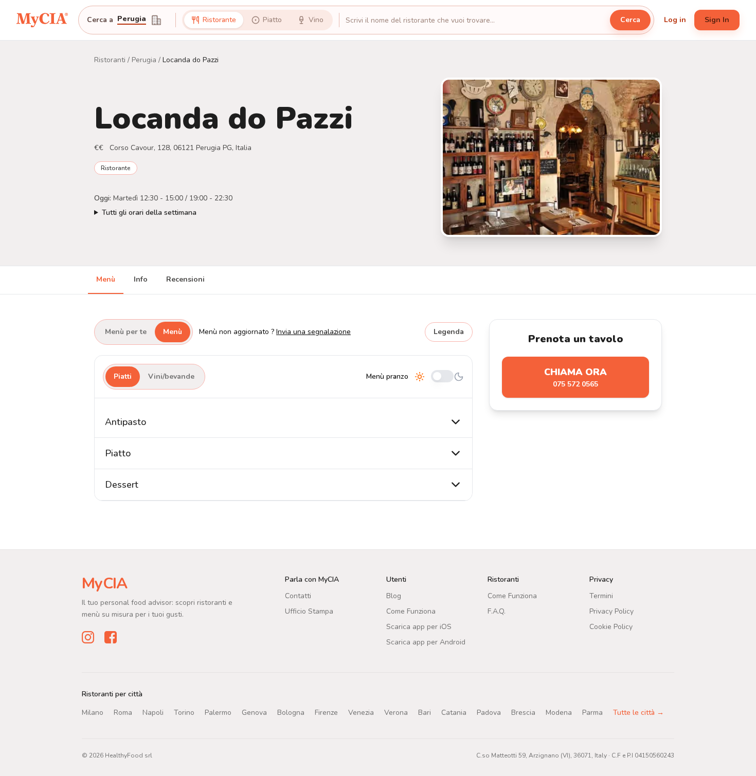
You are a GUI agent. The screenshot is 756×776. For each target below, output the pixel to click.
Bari (424, 712)
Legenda (449, 332)
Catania (453, 712)
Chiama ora (575, 377)
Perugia (131, 19)
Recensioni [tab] (185, 279)
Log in (675, 20)
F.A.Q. (497, 611)
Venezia (361, 712)
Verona (396, 712)
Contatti (298, 596)
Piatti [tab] (123, 376)
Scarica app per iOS (419, 627)
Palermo (218, 712)
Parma (592, 712)
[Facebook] (110, 637)
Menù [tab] (105, 279)
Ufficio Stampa (309, 611)
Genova (254, 712)
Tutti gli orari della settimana (149, 212)
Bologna (290, 712)
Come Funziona (411, 611)
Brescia (523, 712)
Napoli (153, 712)
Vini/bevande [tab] (171, 376)
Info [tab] (141, 279)
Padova (489, 712)
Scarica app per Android (425, 642)
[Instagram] (88, 637)
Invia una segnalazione (313, 332)
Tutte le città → (638, 712)
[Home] (42, 20)
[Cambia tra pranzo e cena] (442, 377)
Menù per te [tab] (126, 332)
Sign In (717, 20)
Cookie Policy (611, 627)
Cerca (630, 20)
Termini (601, 596)
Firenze (326, 712)
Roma (123, 712)
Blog (393, 596)
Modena (559, 712)
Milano (92, 712)
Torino (184, 712)
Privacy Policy (611, 611)
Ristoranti (109, 60)
